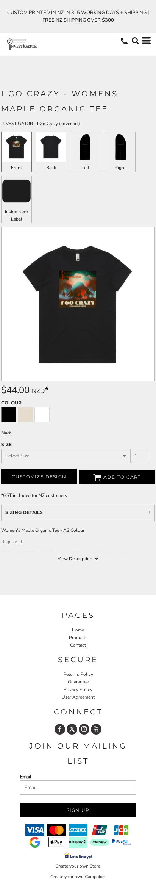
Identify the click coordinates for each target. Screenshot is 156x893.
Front (16, 167)
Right (120, 167)
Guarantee (78, 682)
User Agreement (78, 697)
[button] (135, 40)
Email (25, 777)
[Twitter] (72, 729)
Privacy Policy (78, 689)
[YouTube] (96, 729)
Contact (78, 645)
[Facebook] (60, 729)
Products (78, 637)
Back (51, 167)
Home (78, 630)
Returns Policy (78, 674)
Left (85, 167)
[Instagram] (84, 729)
